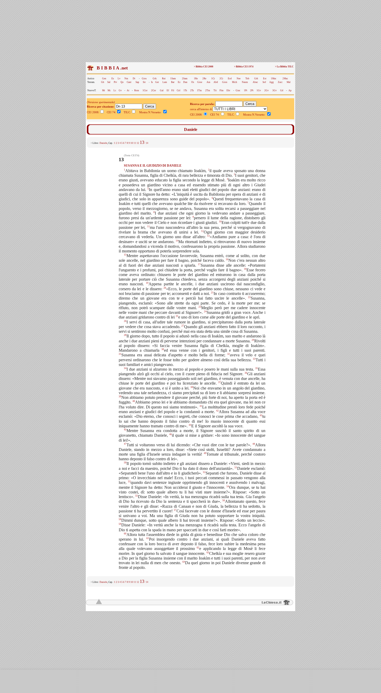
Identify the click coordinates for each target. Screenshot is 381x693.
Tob (247, 78)
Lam (165, 82)
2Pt (251, 90)
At (128, 90)
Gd (281, 90)
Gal (162, 90)
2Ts (192, 90)
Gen (104, 78)
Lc (115, 90)
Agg (271, 82)
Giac (238, 90)
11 (134, 143)
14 (147, 143)
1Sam (173, 78)
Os (192, 82)
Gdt (256, 78)
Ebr (228, 90)
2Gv (266, 90)
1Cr (213, 78)
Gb (102, 82)
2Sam (184, 78)
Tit (215, 90)
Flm (221, 90)
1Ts (185, 90)
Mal (289, 82)
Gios (144, 78)
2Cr (221, 78)
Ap (290, 90)
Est (264, 78)
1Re (196, 78)
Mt (103, 90)
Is (152, 82)
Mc (109, 90)
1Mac (273, 78)
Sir (144, 82)
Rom (136, 90)
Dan (185, 82)
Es (112, 78)
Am (208, 82)
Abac (255, 82)
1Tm (199, 90)
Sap (137, 82)
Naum (245, 82)
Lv (119, 78)
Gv (120, 90)
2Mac (285, 78)
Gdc (155, 78)
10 (131, 143)
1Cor (145, 90)
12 (138, 143)
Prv (115, 82)
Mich (234, 82)
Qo (122, 82)
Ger (157, 82)
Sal (108, 82)
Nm (126, 78)
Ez (179, 82)
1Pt (245, 90)
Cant (129, 82)
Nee (239, 78)
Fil (172, 90)
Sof (264, 82)
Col (178, 90)
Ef (168, 90)
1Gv (259, 90)
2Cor (153, 90)
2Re (204, 78)
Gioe (199, 82)
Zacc (280, 82)
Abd (216, 82)
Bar (172, 82)
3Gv (274, 90)
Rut (164, 78)
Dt (134, 78)
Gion (224, 82)
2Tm (207, 90)
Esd (230, 78)
